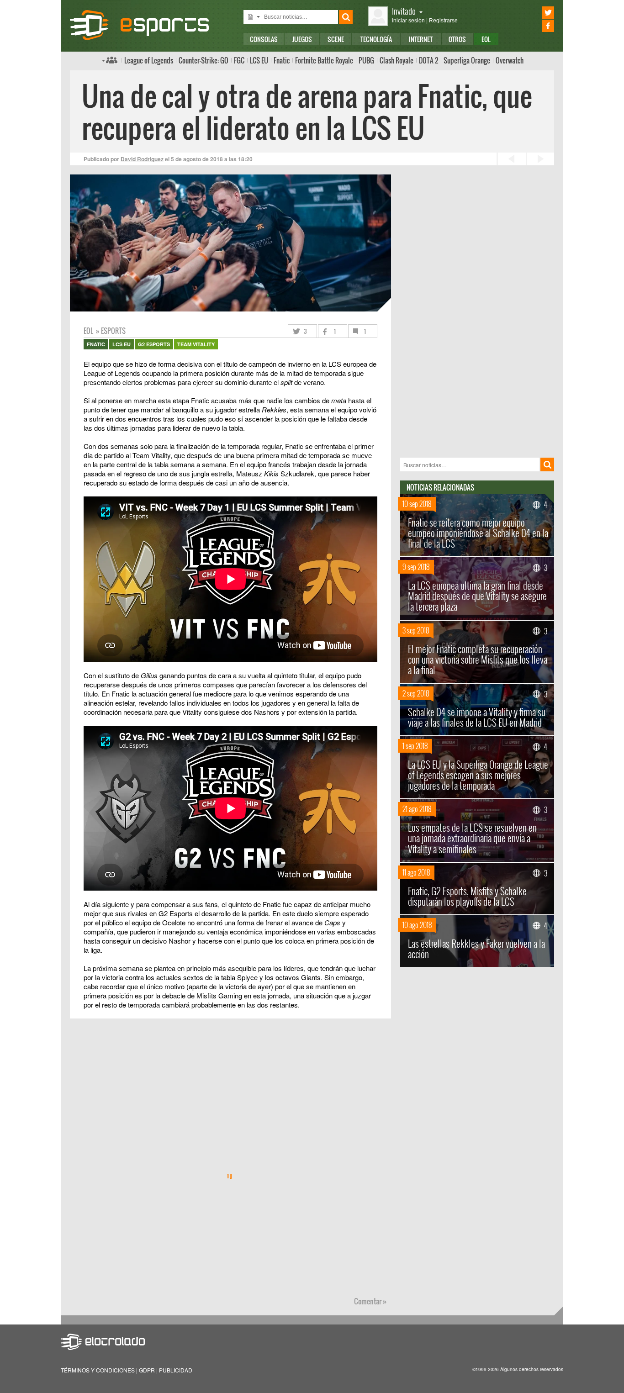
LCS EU (259, 60)
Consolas (264, 39)
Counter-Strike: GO (203, 60)
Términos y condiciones (98, 1370)
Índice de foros (109, 60)
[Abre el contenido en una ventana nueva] (230, 512)
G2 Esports (154, 344)
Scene (336, 39)
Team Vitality (196, 344)
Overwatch (510, 60)
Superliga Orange (467, 60)
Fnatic (282, 60)
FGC (239, 60)
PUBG (366, 60)
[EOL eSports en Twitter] (535, 12)
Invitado (404, 10)
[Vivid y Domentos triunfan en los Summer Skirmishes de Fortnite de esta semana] (511, 159)
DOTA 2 (428, 60)
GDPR (147, 1370)
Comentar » (370, 1301)
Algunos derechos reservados (531, 1369)
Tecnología (376, 39)
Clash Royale (396, 60)
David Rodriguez (142, 159)
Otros (457, 39)
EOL (486, 39)
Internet (421, 39)
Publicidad (175, 1370)
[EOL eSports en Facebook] (535, 26)
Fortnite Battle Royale (324, 60)
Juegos (302, 39)
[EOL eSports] (147, 25)
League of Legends (148, 60)
